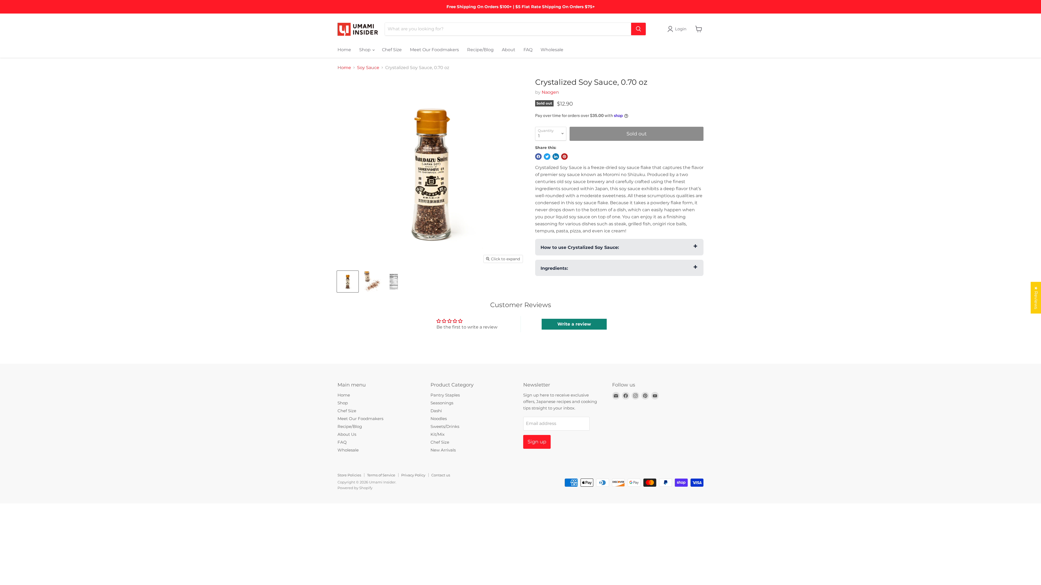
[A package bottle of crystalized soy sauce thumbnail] (347, 281)
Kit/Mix (437, 434)
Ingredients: (554, 268)
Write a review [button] (574, 324)
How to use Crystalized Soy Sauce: (580, 247)
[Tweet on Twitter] (547, 156)
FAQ (527, 49)
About (508, 49)
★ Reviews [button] (1036, 297)
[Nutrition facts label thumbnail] (393, 281)
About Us (347, 434)
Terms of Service (381, 475)
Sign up (537, 442)
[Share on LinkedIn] (555, 156)
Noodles (438, 418)
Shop (365, 49)
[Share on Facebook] (538, 156)
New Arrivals (443, 450)
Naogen (550, 92)
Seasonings (441, 402)
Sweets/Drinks (444, 426)
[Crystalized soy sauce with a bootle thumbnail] (370, 281)
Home (344, 49)
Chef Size (392, 49)
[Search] (638, 29)
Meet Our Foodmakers (434, 49)
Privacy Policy (413, 475)
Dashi (436, 410)
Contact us (440, 475)
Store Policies (349, 475)
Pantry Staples (445, 395)
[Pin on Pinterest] (564, 156)
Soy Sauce (368, 67)
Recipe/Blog (480, 49)
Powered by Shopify (355, 488)
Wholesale (552, 49)
